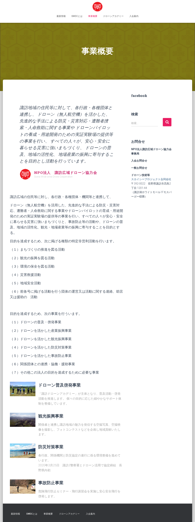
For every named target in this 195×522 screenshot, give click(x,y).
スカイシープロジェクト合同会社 (151, 179)
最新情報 (61, 16)
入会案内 (133, 16)
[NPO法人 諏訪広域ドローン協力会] (97, 6)
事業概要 (92, 16)
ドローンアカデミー (113, 16)
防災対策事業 (50, 446)
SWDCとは (76, 16)
